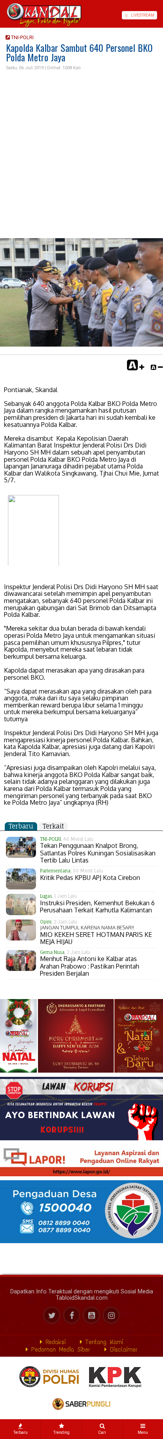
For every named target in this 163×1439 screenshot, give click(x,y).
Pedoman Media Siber (59, 1349)
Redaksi (54, 1342)
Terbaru (21, 826)
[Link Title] (3, 15)
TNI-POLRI (22, 37)
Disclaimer (122, 1349)
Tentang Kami (102, 1342)
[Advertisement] (81, 155)
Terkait (53, 826)
